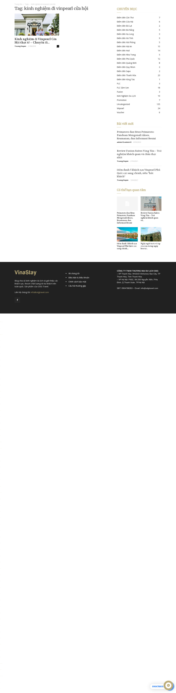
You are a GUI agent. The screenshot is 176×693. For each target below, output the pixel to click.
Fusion (120, 91)
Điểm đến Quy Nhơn (126, 67)
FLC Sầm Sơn (123, 87)
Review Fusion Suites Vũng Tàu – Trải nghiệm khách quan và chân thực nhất (139, 154)
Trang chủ (18, 4)
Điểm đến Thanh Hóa (126, 75)
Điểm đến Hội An (124, 46)
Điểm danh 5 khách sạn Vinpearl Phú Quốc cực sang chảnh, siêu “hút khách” (138, 173)
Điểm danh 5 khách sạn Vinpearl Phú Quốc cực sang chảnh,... (127, 246)
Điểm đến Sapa (123, 71)
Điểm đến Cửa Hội (125, 21)
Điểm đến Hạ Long (125, 34)
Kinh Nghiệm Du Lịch (126, 96)
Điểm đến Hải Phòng (126, 42)
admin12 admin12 (124, 142)
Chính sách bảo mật (77, 281)
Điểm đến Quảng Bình (127, 63)
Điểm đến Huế (123, 50)
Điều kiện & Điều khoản (78, 277)
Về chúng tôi (73, 273)
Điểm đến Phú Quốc (126, 58)
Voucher (120, 112)
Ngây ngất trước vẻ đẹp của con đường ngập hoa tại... (150, 246)
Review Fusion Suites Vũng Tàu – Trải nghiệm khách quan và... (150, 217)
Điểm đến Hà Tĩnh (125, 38)
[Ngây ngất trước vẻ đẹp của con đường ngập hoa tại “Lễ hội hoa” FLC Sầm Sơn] (151, 234)
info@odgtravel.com (40, 292)
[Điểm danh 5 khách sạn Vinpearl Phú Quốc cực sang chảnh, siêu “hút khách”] (127, 234)
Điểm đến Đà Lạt (124, 25)
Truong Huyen (20, 46)
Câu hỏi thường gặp (77, 285)
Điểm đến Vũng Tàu (126, 79)
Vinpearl (120, 108)
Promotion (122, 100)
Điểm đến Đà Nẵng (125, 30)
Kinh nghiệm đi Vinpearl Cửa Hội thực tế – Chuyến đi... (36, 40)
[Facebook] (17, 300)
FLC (118, 83)
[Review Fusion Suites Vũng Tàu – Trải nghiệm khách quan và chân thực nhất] (151, 203)
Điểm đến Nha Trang (126, 54)
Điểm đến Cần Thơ (125, 17)
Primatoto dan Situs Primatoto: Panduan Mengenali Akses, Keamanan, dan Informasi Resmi (136, 135)
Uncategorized (123, 104)
